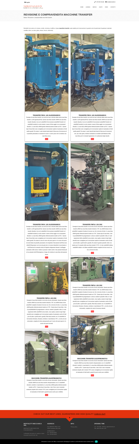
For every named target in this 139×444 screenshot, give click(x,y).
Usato (100, 7)
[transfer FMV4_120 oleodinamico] (46, 35)
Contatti (113, 7)
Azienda (88, 7)
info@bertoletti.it (111, 2)
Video (106, 7)
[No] (137, 441)
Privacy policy (74, 426)
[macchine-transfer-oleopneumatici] (92, 316)
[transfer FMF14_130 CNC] (92, 144)
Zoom (46, 139)
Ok (96, 441)
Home (81, 7)
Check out (99, 414)
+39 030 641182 (100, 2)
